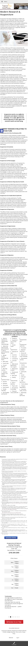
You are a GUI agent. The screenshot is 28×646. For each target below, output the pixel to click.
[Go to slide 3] (12, 617)
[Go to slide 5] (15, 617)
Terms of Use (19, 632)
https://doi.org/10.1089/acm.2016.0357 (10, 509)
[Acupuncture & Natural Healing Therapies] (14, 6)
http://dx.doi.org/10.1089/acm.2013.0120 (18, 503)
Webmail (11, 637)
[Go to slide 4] (14, 617)
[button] (1, 131)
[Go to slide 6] (17, 617)
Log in (17, 637)
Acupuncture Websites (7, 630)
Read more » (15, 615)
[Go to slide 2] (10, 617)
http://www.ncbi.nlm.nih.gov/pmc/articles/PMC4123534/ (11, 512)
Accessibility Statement (14, 628)
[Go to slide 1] (8, 617)
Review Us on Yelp (14, 622)
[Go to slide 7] (19, 617)
